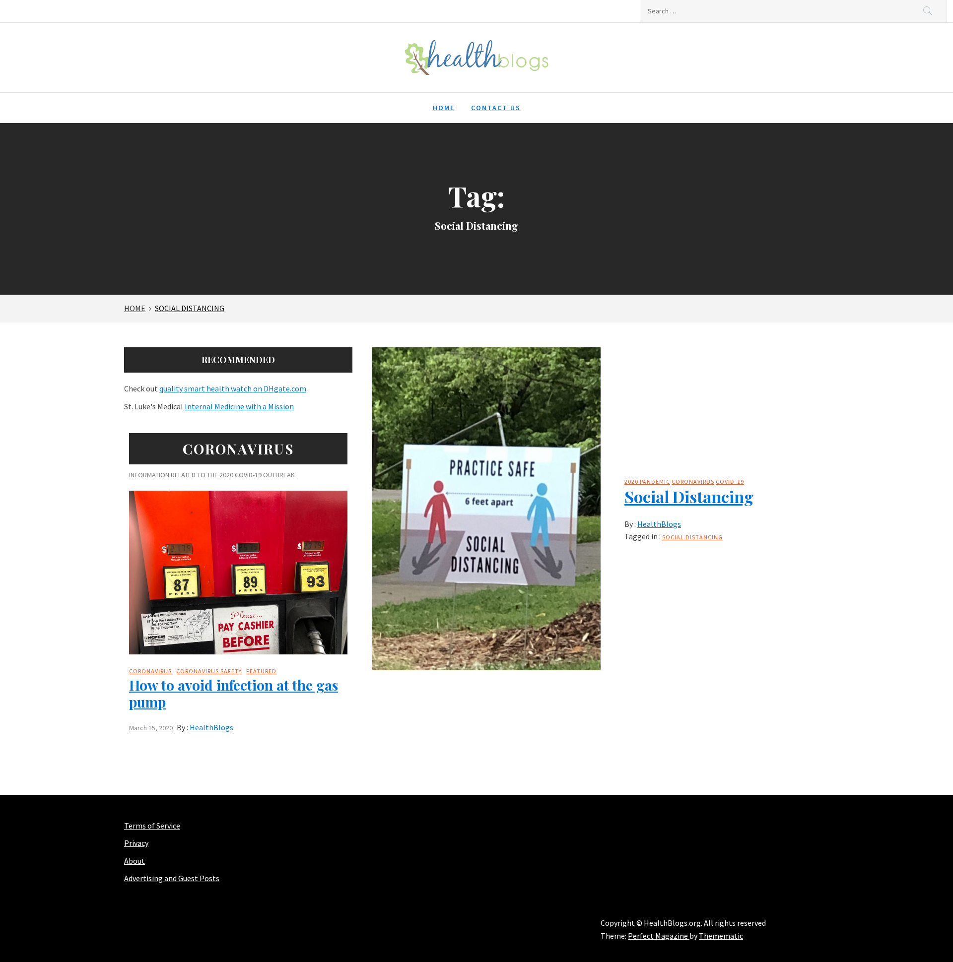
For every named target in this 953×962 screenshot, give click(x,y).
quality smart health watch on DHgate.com (232, 388)
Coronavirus (693, 481)
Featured (261, 671)
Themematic (721, 936)
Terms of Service (152, 826)
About (134, 861)
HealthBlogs (659, 524)
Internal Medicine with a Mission (239, 406)
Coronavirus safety (209, 671)
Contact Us (496, 107)
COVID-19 (730, 481)
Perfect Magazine (658, 936)
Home (444, 107)
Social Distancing (688, 496)
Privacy (136, 843)
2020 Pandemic (647, 481)
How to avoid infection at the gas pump (233, 693)
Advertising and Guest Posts (171, 878)
